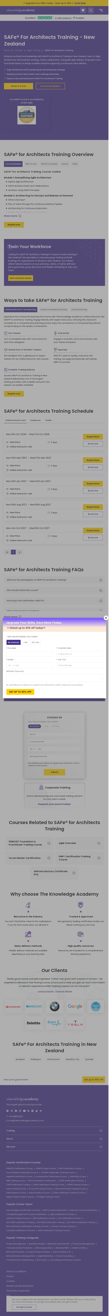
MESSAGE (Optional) (15, 671)
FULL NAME (11, 648)
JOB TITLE (60, 659)
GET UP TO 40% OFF (20, 691)
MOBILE (10, 659)
